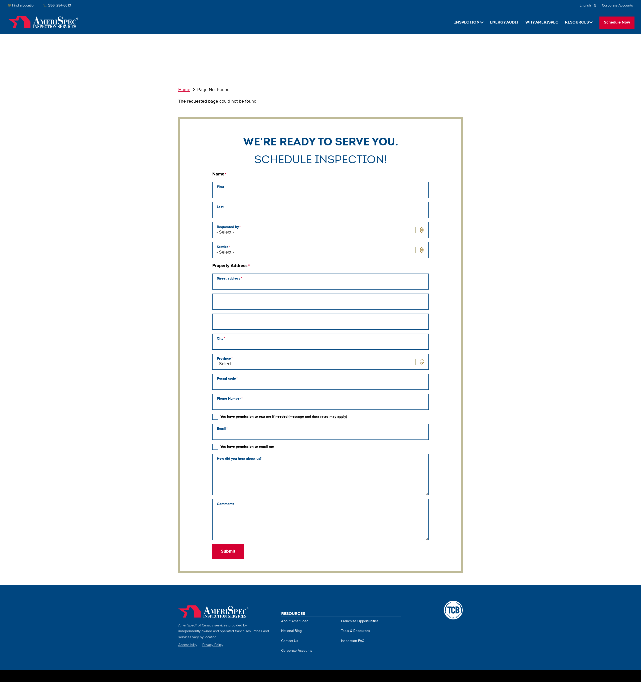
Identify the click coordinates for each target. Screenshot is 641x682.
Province (224, 358)
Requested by (228, 227)
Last (220, 207)
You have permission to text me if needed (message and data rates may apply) (283, 416)
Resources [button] (577, 22)
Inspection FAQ (353, 641)
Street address (228, 278)
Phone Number (229, 398)
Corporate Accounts (617, 6)
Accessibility (187, 645)
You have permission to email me (247, 446)
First (220, 187)
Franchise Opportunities (360, 621)
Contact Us (289, 641)
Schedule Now (617, 22)
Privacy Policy (212, 645)
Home (43, 22)
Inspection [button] (466, 22)
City (220, 338)
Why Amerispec (541, 22)
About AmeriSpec (294, 621)
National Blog (291, 631)
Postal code (226, 378)
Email (221, 428)
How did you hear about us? (239, 459)
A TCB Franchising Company (453, 603)
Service (223, 247)
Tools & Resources (355, 631)
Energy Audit (504, 22)
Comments (225, 504)
